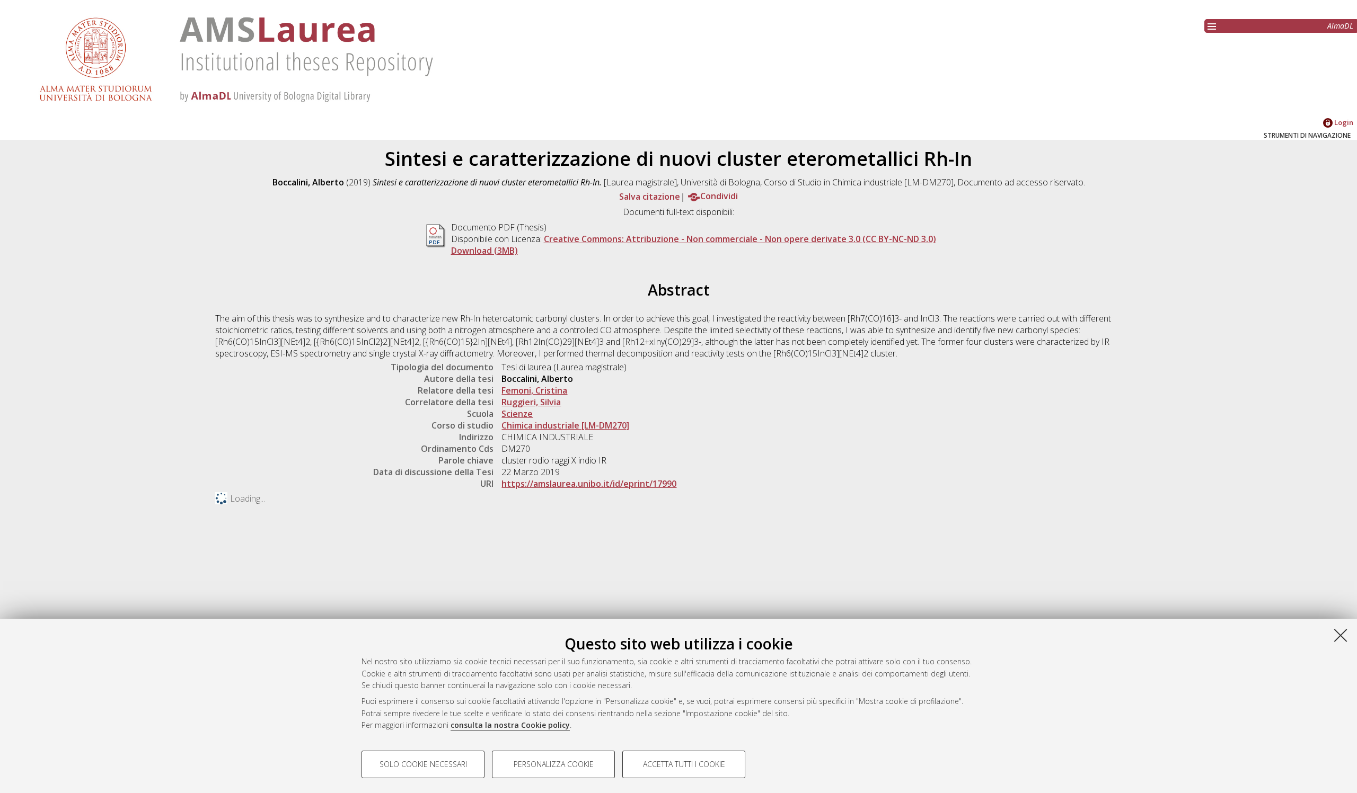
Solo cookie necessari (423, 764)
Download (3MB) (484, 250)
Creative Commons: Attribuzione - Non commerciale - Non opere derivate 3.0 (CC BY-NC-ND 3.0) (740, 239)
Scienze (517, 414)
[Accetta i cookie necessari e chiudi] (1340, 635)
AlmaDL (1340, 26)
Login (1343, 122)
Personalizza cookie (554, 764)
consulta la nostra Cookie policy (510, 725)
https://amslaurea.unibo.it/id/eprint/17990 (588, 483)
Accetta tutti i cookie (684, 764)
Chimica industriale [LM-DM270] (565, 425)
